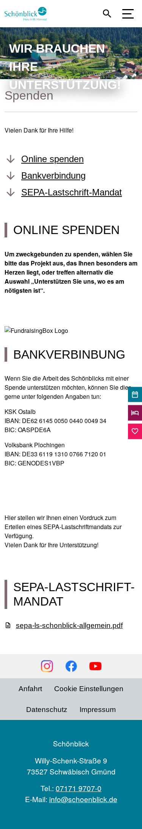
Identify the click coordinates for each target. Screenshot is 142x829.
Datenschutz (46, 709)
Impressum (98, 709)
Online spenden (52, 159)
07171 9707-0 (78, 788)
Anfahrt (30, 689)
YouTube (95, 666)
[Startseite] (29, 13)
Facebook (71, 666)
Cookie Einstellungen (88, 689)
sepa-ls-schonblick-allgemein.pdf (69, 625)
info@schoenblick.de (83, 799)
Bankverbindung (53, 175)
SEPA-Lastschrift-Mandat (71, 192)
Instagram (47, 666)
